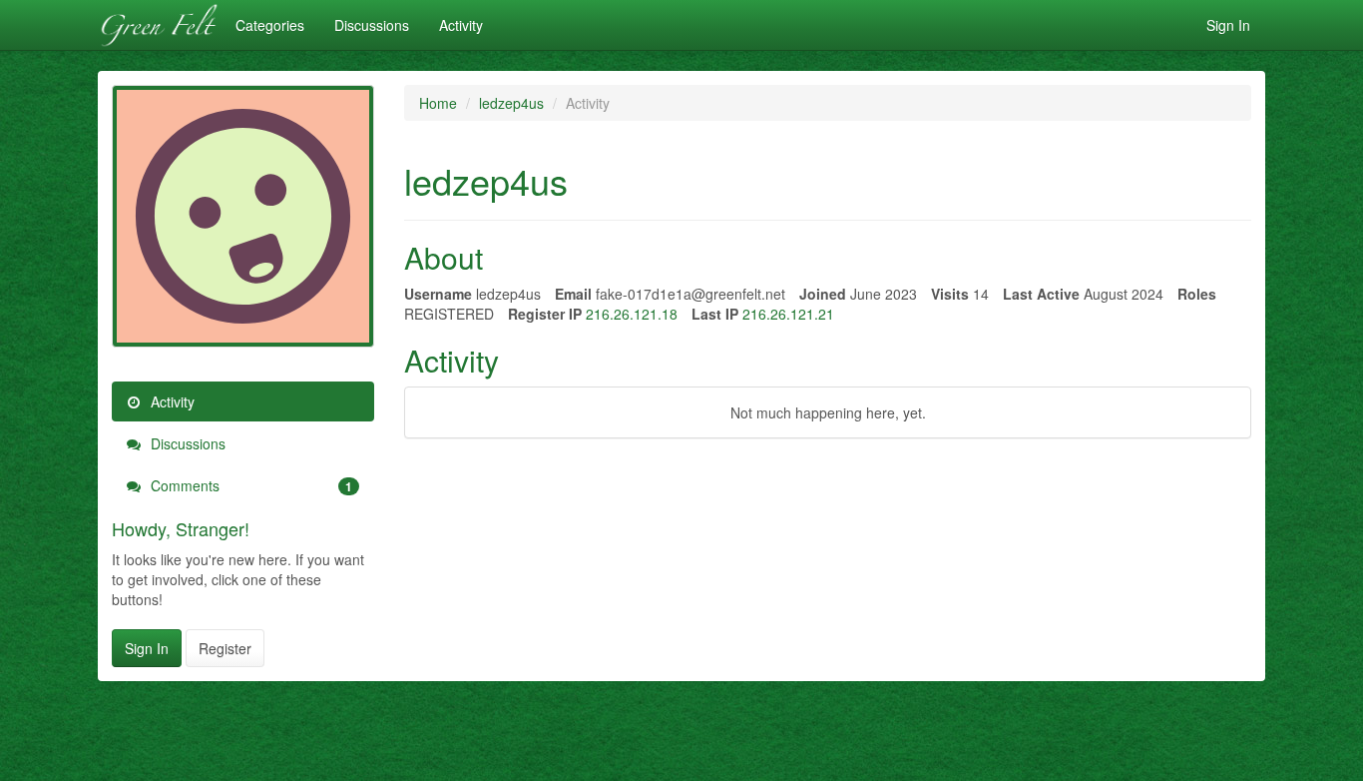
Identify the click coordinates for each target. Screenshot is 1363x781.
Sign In (1228, 25)
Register (225, 648)
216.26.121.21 (788, 314)
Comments (249, 485)
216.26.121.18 (632, 314)
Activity (461, 25)
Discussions (371, 25)
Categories (269, 25)
